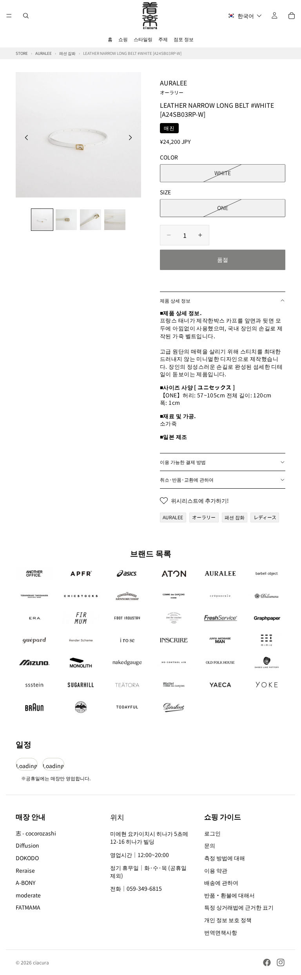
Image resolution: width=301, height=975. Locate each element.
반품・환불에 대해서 (229, 895)
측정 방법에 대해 (224, 858)
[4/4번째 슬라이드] (114, 219)
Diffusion (27, 846)
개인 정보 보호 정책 (228, 920)
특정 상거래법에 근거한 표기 (239, 908)
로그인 (212, 833)
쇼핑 (123, 39)
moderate (28, 895)
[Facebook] (267, 962)
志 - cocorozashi (36, 833)
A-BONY (25, 882)
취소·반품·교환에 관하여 (187, 479)
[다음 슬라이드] (132, 138)
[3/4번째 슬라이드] (90, 219)
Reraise (25, 870)
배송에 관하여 (221, 882)
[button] (245, 16)
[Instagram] (280, 962)
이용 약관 (215, 870)
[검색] (25, 15)
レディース (265, 517)
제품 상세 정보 (175, 300)
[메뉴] (9, 16)
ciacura (41, 962)
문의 (209, 846)
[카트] (291, 15)
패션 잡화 (235, 517)
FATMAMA (28, 908)
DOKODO (27, 858)
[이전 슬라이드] (24, 138)
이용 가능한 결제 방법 (183, 462)
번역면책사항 (220, 932)
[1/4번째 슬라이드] (42, 219)
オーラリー (204, 517)
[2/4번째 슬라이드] (66, 219)
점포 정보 (184, 39)
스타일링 (143, 39)
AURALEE (173, 86)
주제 (163, 39)
